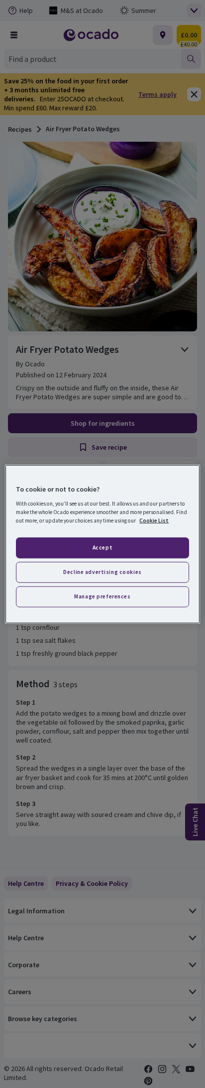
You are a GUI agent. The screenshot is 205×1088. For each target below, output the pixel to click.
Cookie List (154, 520)
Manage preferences (102, 595)
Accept (102, 547)
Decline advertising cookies (102, 571)
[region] (102, 544)
